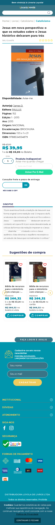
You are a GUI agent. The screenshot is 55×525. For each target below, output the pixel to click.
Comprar (17, 315)
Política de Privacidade (27, 514)
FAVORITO (21, 264)
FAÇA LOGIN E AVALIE (33, 340)
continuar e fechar (27, 520)
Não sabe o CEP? (10, 191)
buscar (49, 13)
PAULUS (16, 109)
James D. (18, 105)
